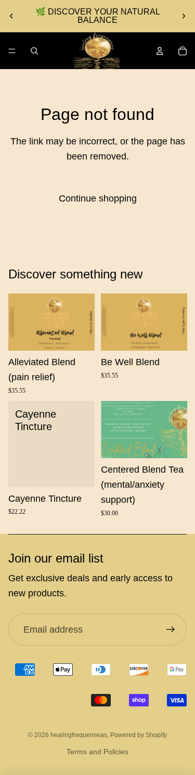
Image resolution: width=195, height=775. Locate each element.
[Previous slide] (11, 16)
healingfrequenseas (78, 735)
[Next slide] (183, 16)
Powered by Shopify (138, 735)
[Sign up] (170, 630)
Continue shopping (98, 198)
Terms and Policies (97, 751)
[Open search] (34, 50)
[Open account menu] (159, 50)
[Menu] (12, 51)
